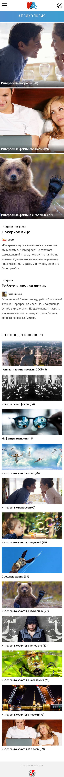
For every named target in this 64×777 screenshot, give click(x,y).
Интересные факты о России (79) (23, 714)
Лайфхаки (8, 227)
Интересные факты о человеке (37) (24, 645)
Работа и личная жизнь (24, 286)
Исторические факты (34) (18, 404)
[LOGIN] (59, 5)
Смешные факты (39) (15, 576)
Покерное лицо (16, 232)
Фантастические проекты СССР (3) (24, 369)
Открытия (20, 227)
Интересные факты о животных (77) (25, 611)
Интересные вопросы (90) (18, 507)
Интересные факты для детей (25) (24, 542)
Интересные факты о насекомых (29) (25, 680)
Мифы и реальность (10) (17, 438)
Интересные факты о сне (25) (21, 473)
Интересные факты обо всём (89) (23, 749)
